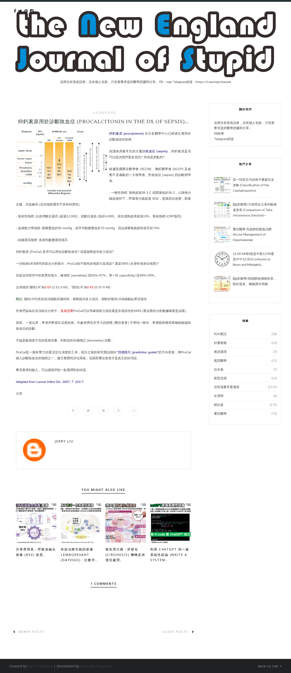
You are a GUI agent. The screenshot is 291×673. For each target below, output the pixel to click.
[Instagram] (31, 11)
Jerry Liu (64, 441)
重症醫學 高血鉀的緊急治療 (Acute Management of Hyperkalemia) (252, 234)
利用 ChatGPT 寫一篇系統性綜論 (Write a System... (169, 554)
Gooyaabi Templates (96, 666)
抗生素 (218, 369)
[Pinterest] (26, 11)
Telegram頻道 (224, 139)
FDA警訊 (220, 334)
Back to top (268, 666)
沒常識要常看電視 (104, 112)
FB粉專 (219, 133)
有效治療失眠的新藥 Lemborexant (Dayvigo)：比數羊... (80, 554)
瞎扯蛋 (218, 405)
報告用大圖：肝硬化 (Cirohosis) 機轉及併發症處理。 (125, 554)
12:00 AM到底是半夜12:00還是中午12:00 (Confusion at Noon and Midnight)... (253, 259)
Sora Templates (40, 666)
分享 (19, 393)
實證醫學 (220, 360)
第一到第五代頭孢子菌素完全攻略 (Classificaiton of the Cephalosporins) (253, 185)
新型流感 (220, 378)
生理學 (218, 396)
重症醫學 (220, 413)
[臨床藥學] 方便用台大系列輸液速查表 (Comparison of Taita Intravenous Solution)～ (255, 209)
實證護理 (220, 352)
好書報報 (220, 343)
